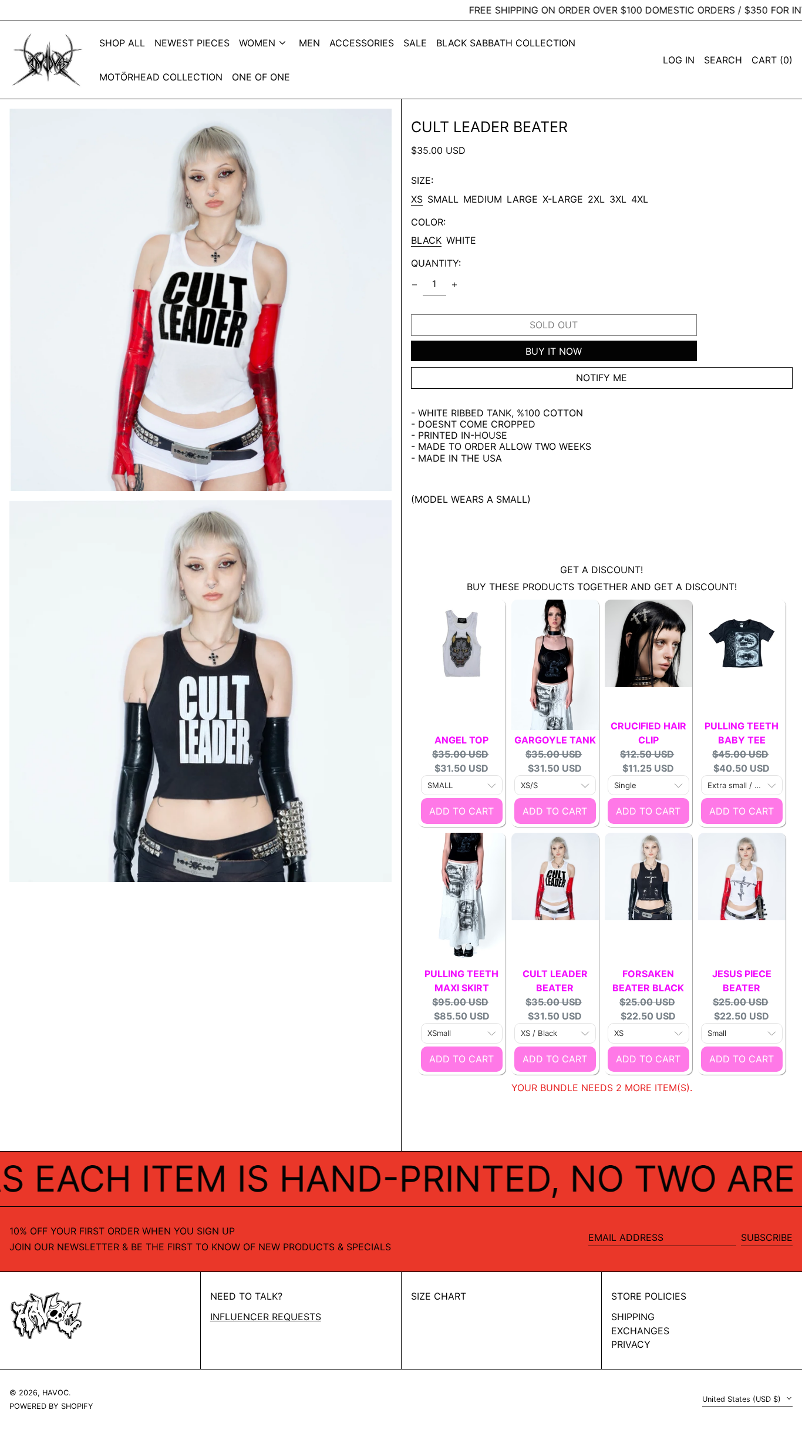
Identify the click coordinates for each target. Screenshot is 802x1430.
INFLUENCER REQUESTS (265, 1317)
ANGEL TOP (461, 740)
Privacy (631, 1344)
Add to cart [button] (461, 811)
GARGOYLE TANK (555, 740)
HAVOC (55, 1392)
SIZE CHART (438, 1296)
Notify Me (601, 377)
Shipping (633, 1317)
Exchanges (640, 1331)
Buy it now (553, 351)
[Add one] (454, 285)
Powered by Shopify (51, 1406)
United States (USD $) (742, 1399)
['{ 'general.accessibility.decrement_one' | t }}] (414, 285)
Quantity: (436, 263)
